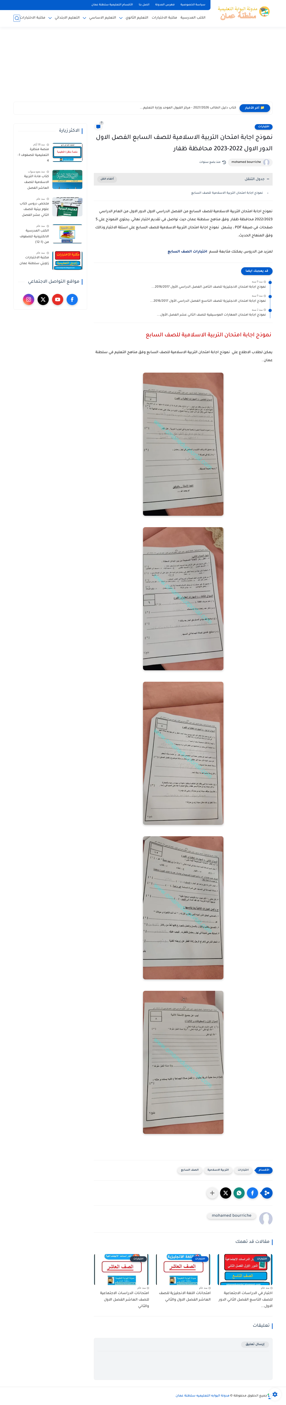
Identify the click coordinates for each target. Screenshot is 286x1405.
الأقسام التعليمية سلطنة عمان (112, 4)
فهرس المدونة (165, 4)
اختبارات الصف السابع (188, 252)
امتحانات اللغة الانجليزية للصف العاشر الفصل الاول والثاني (185, 1296)
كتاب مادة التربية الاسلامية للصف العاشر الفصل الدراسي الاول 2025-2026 (34, 183)
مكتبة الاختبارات (164, 18)
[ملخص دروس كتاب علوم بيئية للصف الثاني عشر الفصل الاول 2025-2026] (67, 206)
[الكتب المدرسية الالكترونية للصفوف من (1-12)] (67, 233)
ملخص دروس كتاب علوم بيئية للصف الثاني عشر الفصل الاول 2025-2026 (34, 210)
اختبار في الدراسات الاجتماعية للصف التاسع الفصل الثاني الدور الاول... (246, 1299)
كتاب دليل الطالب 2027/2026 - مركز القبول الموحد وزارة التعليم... (188, 108)
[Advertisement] (143, 67)
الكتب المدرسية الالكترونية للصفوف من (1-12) (34, 236)
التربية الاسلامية (218, 1170)
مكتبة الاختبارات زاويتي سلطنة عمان (34, 260)
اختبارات (263, 126)
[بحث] (16, 18)
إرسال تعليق (255, 1344)
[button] (252, 1193)
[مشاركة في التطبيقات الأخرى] (212, 1193)
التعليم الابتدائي (67, 18)
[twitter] (43, 299)
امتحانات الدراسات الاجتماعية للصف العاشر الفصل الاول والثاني (124, 1299)
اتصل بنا (144, 4)
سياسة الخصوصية (193, 4)
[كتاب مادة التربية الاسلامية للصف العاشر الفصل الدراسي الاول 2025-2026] (67, 179)
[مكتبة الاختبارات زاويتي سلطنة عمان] (67, 260)
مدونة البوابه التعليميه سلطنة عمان (202, 1396)
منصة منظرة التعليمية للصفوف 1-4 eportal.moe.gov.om (33, 156)
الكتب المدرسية (193, 18)
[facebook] (72, 299)
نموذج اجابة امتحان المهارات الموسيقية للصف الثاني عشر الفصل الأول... (211, 315)
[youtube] (57, 299)
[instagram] (28, 299)
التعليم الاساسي (102, 18)
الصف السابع (190, 1170)
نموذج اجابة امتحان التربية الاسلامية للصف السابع (227, 193)
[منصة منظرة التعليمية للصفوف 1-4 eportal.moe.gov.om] (67, 152)
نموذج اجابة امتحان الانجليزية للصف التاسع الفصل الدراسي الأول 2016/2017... (208, 301)
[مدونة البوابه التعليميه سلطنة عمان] (242, 13)
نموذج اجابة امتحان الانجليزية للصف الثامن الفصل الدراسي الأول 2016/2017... (208, 287)
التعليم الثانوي (137, 18)
